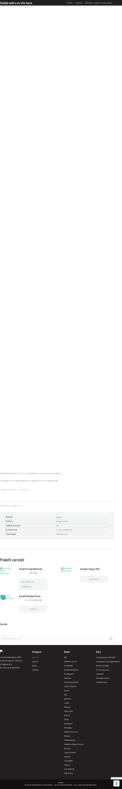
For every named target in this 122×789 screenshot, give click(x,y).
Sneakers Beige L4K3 (90, 569)
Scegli (33, 609)
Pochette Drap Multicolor (30, 569)
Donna (13, 489)
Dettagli (94, 579)
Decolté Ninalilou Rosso (30, 596)
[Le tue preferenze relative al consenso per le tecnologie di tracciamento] (116, 783)
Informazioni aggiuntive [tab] (11, 505)
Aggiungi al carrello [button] (27, 584)
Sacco (59, 517)
